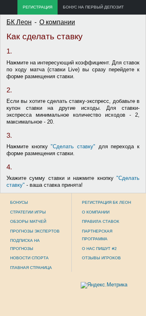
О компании (57, 22)
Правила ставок (100, 221)
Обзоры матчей (28, 221)
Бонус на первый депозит (93, 7)
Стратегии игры (28, 212)
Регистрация (37, 7)
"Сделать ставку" (73, 146)
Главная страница (31, 267)
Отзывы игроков (101, 258)
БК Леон (19, 22)
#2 (114, 248)
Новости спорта (29, 258)
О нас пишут (96, 248)
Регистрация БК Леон (106, 202)
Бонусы (19, 202)
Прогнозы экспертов (35, 231)
